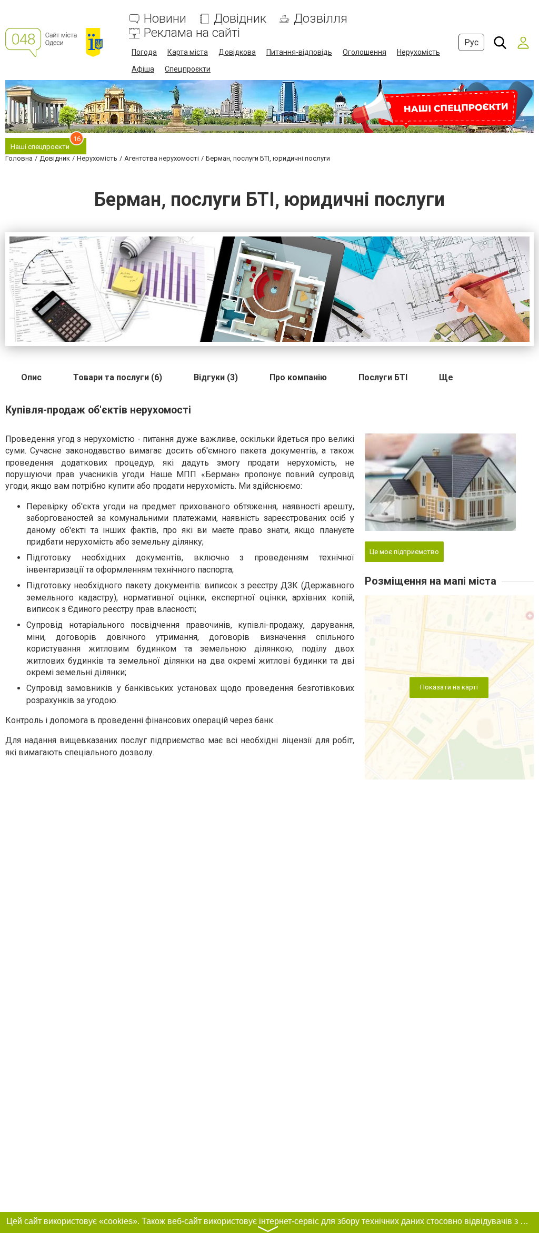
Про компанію (298, 377)
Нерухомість (418, 52)
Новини (165, 19)
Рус (471, 42)
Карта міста (187, 52)
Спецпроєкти (188, 69)
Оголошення (364, 52)
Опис (31, 377)
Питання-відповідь (299, 52)
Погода (144, 52)
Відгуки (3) (216, 377)
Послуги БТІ (382, 377)
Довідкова (237, 52)
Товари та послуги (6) (117, 377)
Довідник (240, 19)
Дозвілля (320, 19)
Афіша (143, 69)
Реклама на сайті (192, 33)
